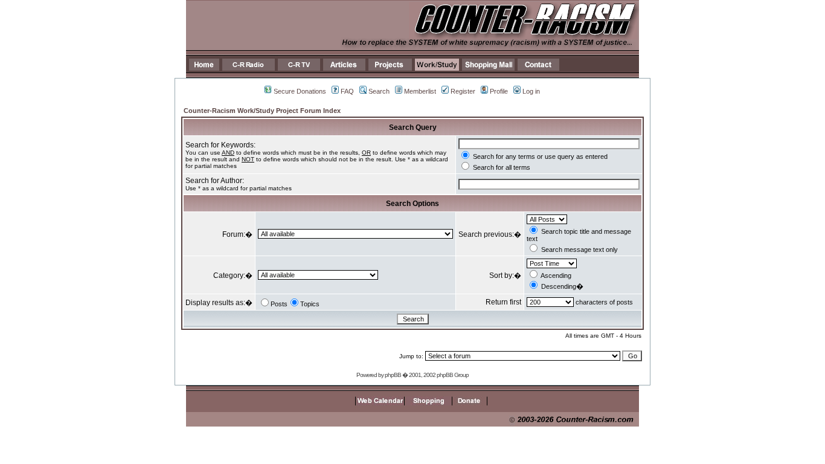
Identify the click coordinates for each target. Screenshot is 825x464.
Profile (499, 91)
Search (379, 91)
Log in (531, 91)
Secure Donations (300, 91)
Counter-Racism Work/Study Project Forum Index (262, 110)
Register (463, 91)
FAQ (347, 91)
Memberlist (420, 91)
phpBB (393, 375)
